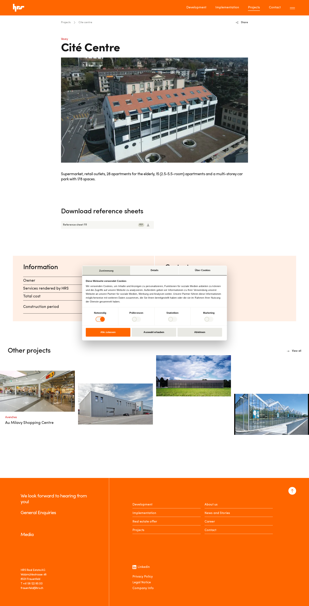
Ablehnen (199, 332)
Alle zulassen (108, 332)
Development (196, 7)
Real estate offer (144, 521)
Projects (254, 7)
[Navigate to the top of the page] (292, 491)
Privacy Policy (142, 576)
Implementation (227, 7)
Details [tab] (155, 270)
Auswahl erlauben (154, 332)
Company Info (143, 588)
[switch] (136, 319)
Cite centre (85, 22)
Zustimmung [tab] (106, 270)
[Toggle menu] (293, 8)
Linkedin (144, 567)
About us (211, 504)
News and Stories (217, 513)
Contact (275, 7)
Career (210, 521)
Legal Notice (141, 582)
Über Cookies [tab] (202, 270)
